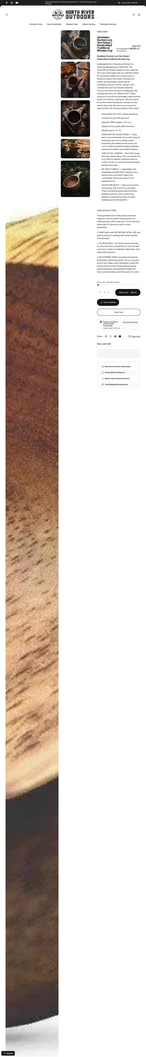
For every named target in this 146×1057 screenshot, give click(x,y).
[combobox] (129, 3)
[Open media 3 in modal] (75, 80)
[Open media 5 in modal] (75, 148)
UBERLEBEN (102, 32)
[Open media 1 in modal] (32, 543)
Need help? (136, 336)
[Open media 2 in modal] (75, 44)
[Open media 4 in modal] (75, 118)
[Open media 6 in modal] (75, 179)
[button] (128, 50)
